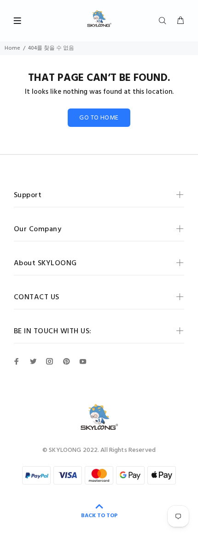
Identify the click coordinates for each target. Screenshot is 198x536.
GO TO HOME (98, 118)
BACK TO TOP (99, 515)
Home (12, 48)
